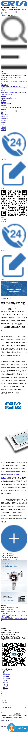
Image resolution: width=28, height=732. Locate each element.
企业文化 (8, 107)
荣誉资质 (13, 107)
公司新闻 (3, 103)
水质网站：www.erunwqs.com (9, 694)
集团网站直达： (6, 692)
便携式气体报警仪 (6, 75)
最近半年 (16, 557)
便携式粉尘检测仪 (6, 87)
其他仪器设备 (8, 94)
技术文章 (8, 103)
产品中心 (3, 90)
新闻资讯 (3, 102)
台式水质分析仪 (14, 81)
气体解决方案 (4, 98)
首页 (2, 71)
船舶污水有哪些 (10, 555)
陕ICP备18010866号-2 (17, 717)
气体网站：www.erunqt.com (9, 696)
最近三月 (10, 557)
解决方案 (3, 96)
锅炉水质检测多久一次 (7, 609)
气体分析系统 (17, 77)
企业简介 (3, 107)
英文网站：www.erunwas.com (9, 699)
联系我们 (3, 109)
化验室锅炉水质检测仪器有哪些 (9, 607)
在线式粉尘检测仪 (16, 87)
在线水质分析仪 (5, 81)
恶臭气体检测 (9, 553)
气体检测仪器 (4, 73)
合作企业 (3, 100)
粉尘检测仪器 (4, 85)
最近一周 (5, 557)
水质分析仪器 (4, 79)
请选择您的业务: (5, 704)
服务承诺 (18, 107)
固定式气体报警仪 (16, 75)
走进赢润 (3, 105)
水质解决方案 (12, 98)
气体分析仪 (10, 77)
